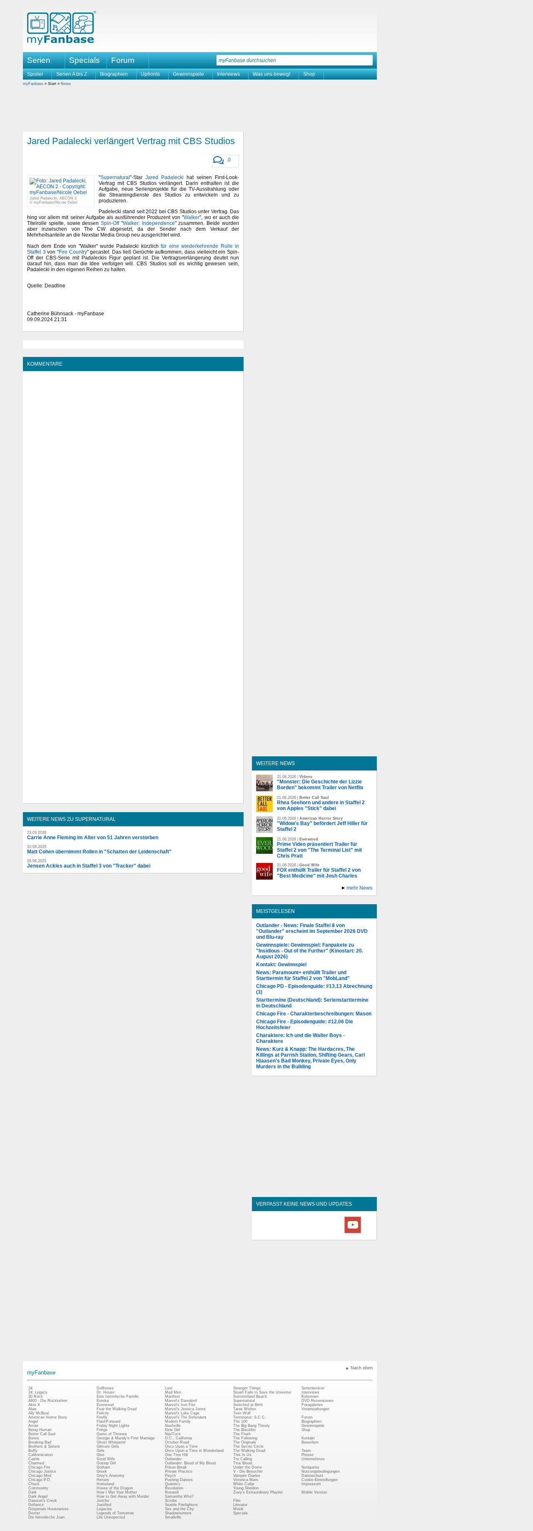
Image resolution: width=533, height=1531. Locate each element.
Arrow (33, 1426)
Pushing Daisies (179, 1480)
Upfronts (150, 74)
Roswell (172, 1492)
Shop (309, 74)
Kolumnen (310, 1396)
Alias (32, 1409)
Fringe (102, 1430)
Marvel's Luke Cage (182, 1413)
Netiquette (310, 1467)
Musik (238, 1509)
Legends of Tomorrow (115, 1513)
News (66, 84)
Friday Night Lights (113, 1426)
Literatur (240, 1505)
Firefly (102, 1417)
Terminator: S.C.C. (249, 1417)
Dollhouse (105, 1388)
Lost (168, 1388)
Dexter (34, 1513)
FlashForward (108, 1421)
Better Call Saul (41, 1434)
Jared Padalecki (164, 177)
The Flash (242, 1434)
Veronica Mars (245, 1480)
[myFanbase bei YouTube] (352, 1233)
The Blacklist (244, 1430)
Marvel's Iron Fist (180, 1405)
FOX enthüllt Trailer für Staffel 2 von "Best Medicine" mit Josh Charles (319, 873)
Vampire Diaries (246, 1476)
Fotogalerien (312, 1405)
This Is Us (242, 1455)
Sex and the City (179, 1509)
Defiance (36, 1505)
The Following (245, 1438)
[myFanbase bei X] (314, 1233)
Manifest (172, 1396)
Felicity (103, 1413)
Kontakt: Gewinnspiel (281, 964)
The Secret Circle (248, 1446)
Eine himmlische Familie (118, 1396)
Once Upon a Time (181, 1446)
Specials (84, 60)
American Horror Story (47, 1417)
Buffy (32, 1451)
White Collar (243, 1484)
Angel (33, 1421)
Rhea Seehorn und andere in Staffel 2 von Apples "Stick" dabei (321, 805)
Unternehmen (313, 1459)
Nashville (173, 1426)
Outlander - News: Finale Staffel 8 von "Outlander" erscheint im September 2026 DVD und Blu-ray (312, 931)
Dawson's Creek (42, 1501)
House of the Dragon (115, 1488)
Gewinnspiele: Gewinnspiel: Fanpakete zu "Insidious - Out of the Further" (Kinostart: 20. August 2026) (309, 951)
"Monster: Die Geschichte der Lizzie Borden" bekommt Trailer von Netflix (320, 784)
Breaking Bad (39, 1442)
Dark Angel (37, 1496)
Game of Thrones (112, 1434)
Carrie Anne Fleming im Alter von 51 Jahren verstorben (92, 837)
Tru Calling (242, 1459)
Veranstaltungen (315, 1409)
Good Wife (106, 1459)
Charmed (36, 1463)
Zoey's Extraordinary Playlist (258, 1492)
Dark (32, 1492)
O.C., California (178, 1438)
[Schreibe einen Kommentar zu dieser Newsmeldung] (218, 161)
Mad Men (173, 1392)
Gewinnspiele (188, 74)
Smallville (173, 1517)
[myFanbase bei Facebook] (295, 1233)
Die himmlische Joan (46, 1517)
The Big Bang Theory (251, 1426)
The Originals (244, 1442)
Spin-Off (110, 223)
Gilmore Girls (108, 1446)
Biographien (114, 74)
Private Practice (178, 1471)
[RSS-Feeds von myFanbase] (276, 1233)
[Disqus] (133, 479)
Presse (307, 1455)
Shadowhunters (178, 1513)
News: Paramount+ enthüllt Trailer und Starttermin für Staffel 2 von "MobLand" (303, 975)
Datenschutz (312, 1476)
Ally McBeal (38, 1413)
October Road (177, 1442)
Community (38, 1488)
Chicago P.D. (39, 1480)
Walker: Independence (149, 223)
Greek (102, 1471)
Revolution (174, 1488)
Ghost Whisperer (111, 1442)
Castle (34, 1459)
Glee (101, 1455)
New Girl (172, 1430)
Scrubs (171, 1501)
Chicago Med (39, 1476)
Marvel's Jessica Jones (185, 1409)
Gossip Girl (106, 1463)
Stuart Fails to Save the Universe (262, 1392)
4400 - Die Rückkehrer (47, 1401)
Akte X (34, 1405)
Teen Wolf (242, 1413)
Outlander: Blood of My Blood (190, 1463)
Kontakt (308, 1438)
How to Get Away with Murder (123, 1496)
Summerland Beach (250, 1396)
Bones (33, 1438)
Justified (104, 1505)
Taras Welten (244, 1409)
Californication (40, 1455)
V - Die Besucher (248, 1471)
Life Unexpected (111, 1517)
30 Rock (35, 1396)
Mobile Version (314, 1492)
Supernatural (115, 177)
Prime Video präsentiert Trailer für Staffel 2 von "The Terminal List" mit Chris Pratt (319, 850)
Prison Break (176, 1467)
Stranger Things (247, 1388)
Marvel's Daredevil (181, 1401)
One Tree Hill (176, 1455)
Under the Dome (247, 1467)
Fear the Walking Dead (117, 1409)
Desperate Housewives (48, 1509)
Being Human (40, 1430)
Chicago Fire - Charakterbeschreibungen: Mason (313, 1014)
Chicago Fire (39, 1467)
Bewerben (310, 1442)
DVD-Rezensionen (317, 1401)
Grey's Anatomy (111, 1476)
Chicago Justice (42, 1471)
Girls (101, 1451)
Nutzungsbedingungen (320, 1471)
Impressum (311, 1484)
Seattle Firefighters (181, 1505)
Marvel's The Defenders (186, 1417)
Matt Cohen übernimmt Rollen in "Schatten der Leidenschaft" (99, 852)
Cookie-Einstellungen (319, 1480)
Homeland (105, 1484)
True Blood (242, 1463)
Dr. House (106, 1392)
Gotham (103, 1467)
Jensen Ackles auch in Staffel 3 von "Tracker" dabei (88, 866)
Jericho (103, 1501)
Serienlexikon (312, 1388)
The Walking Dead (249, 1451)
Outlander (173, 1459)
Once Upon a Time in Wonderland (194, 1451)
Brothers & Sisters (44, 1446)
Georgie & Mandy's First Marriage (126, 1438)
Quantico (172, 1484)
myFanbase (33, 84)
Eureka (103, 1401)
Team (306, 1451)
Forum (122, 60)
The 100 (240, 1421)
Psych (170, 1476)
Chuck (34, 1484)
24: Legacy (37, 1392)
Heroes (103, 1480)
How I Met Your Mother (117, 1492)
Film (237, 1501)
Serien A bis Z (71, 74)
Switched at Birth (248, 1405)
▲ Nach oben (359, 1367)
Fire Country (73, 252)
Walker (191, 217)
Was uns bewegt (271, 74)
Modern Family (178, 1421)
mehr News (359, 888)
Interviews (228, 74)
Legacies (104, 1509)
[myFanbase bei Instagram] (333, 1233)
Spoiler (35, 74)
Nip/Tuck (173, 1434)
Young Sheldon (246, 1488)
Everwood (105, 1405)
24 (30, 1388)
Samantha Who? (179, 1496)
